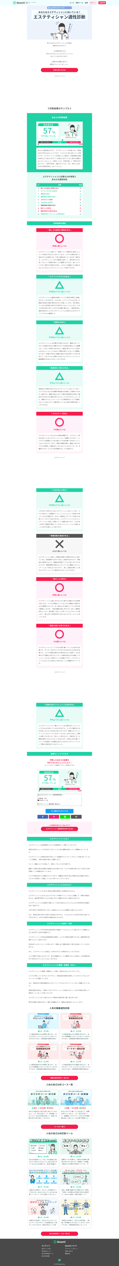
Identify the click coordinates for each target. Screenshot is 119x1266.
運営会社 (67, 1254)
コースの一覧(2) (59, 1127)
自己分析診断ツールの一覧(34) (59, 1234)
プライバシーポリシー (71, 1249)
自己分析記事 (45, 1256)
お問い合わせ (69, 1251)
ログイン (93, 3)
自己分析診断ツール (47, 1254)
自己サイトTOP (46, 1249)
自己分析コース (46, 1251)
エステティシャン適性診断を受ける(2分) (59, 829)
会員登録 (102, 3)
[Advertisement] (59, 91)
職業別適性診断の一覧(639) (59, 1078)
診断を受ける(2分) (59, 70)
